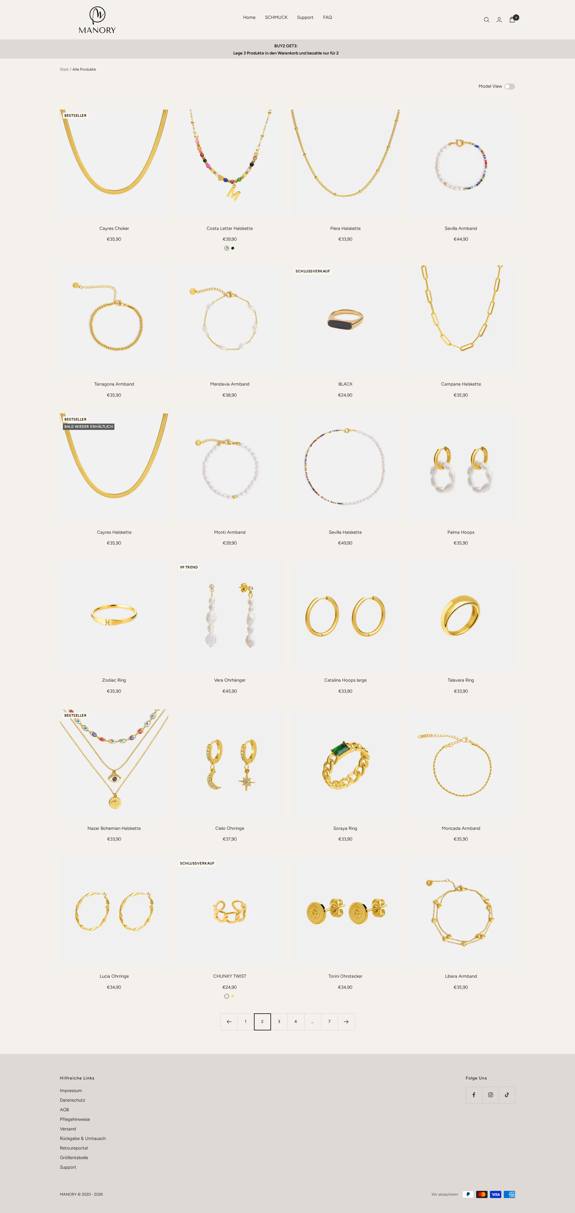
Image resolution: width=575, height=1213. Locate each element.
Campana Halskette (461, 384)
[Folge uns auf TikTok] (507, 1095)
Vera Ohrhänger (230, 680)
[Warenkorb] (512, 19)
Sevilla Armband (461, 228)
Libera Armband (461, 976)
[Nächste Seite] (346, 1021)
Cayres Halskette (114, 532)
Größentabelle (74, 1157)
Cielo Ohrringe (229, 828)
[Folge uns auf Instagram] (490, 1095)
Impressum (71, 1090)
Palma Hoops (460, 532)
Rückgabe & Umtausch (83, 1138)
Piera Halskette (345, 228)
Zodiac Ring (114, 680)
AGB (64, 1109)
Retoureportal (74, 1148)
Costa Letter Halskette (230, 228)
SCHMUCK (276, 17)
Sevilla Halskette (345, 532)
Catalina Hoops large (345, 680)
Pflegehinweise (75, 1119)
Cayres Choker (114, 228)
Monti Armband (230, 532)
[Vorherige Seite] (228, 1021)
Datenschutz (72, 1100)
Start (64, 69)
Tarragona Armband (114, 384)
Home (249, 17)
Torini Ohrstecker (345, 976)
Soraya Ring (345, 828)
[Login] (499, 19)
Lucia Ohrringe (114, 976)
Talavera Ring (461, 680)
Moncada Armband (461, 828)
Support (305, 17)
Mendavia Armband (229, 384)
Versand (68, 1129)
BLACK (345, 384)
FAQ (327, 17)
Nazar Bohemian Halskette (114, 828)
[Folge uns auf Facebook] (474, 1095)
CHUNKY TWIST (229, 976)
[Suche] (486, 19)
